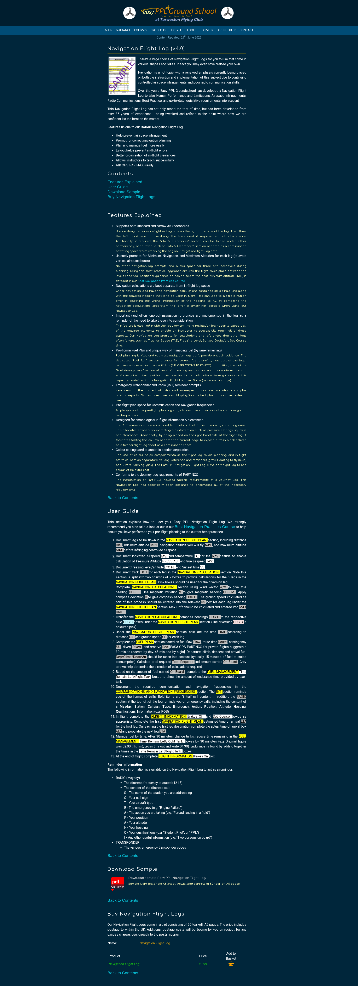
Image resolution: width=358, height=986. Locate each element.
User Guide (118, 187)
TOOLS (191, 30)
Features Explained (125, 182)
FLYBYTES (176, 30)
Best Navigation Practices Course (161, 281)
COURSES (140, 30)
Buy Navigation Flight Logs (131, 197)
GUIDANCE (123, 30)
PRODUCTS (158, 30)
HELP (232, 30)
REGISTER (206, 30)
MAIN (108, 30)
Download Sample (124, 192)
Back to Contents (123, 497)
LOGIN (221, 30)
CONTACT (246, 30)
